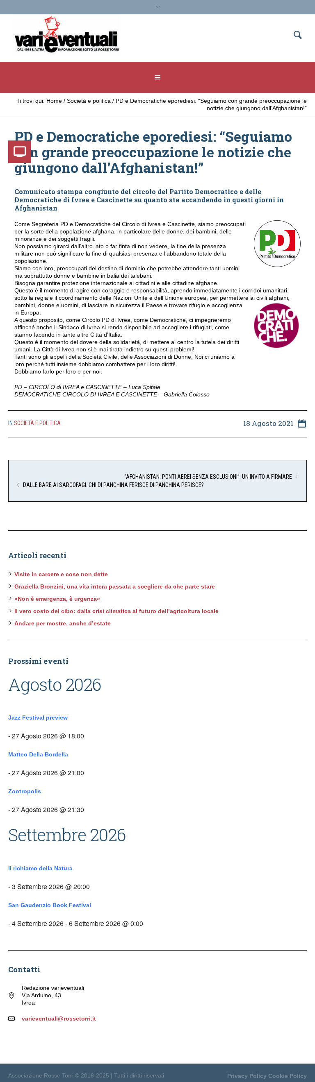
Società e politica (89, 100)
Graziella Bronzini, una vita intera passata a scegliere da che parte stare (114, 586)
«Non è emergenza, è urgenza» (57, 598)
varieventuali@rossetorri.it (59, 1018)
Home (54, 100)
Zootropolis (24, 791)
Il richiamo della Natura (40, 868)
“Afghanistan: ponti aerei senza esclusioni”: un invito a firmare (208, 476)
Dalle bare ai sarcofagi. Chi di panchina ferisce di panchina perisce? (113, 485)
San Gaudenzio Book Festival (49, 905)
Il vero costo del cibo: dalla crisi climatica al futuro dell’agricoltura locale (116, 611)
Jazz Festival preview (38, 717)
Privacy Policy (247, 1076)
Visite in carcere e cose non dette (61, 574)
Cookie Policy (287, 1076)
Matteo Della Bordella (38, 754)
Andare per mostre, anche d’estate (62, 623)
